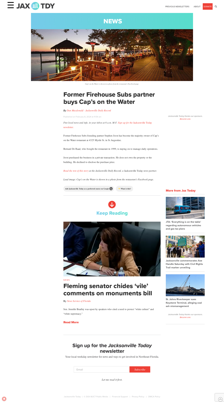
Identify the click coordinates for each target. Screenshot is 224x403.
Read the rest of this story (76, 170)
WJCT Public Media (99, 396)
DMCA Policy (154, 396)
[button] (216, 6)
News (112, 21)
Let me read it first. (112, 379)
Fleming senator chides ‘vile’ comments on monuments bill (107, 289)
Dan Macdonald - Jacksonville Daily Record (89, 110)
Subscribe (139, 369)
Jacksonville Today (72, 396)
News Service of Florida (79, 301)
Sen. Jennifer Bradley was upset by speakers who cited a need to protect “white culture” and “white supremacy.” (108, 311)
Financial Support (120, 396)
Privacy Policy (138, 396)
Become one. (185, 119)
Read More (71, 322)
